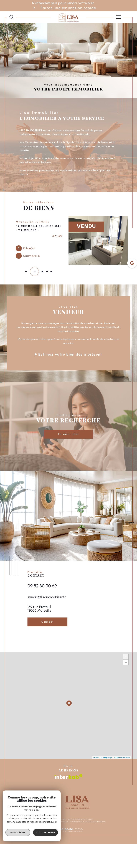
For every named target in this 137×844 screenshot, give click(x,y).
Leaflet (96, 785)
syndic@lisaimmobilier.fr (46, 625)
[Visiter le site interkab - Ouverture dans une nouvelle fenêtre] (68, 804)
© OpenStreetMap (122, 785)
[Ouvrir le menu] (118, 17)
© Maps (106, 785)
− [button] (126, 690)
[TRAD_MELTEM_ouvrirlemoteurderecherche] (11, 17)
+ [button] (126, 685)
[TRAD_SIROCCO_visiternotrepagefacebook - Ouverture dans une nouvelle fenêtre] (31, 667)
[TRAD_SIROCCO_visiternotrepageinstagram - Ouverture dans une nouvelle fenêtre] (40, 667)
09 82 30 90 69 (42, 613)
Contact (132, 250)
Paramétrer (18, 832)
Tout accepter (45, 832)
